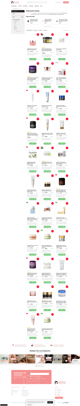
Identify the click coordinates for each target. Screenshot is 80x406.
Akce (15, 22)
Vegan (15, 26)
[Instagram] (57, 394)
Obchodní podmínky (25, 391)
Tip (15, 25)
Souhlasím (50, 402)
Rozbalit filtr (18, 31)
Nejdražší (40, 30)
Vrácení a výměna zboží (25, 394)
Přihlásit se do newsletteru (35, 381)
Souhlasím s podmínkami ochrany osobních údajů (38, 378)
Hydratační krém (30, 13)
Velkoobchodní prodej (14, 391)
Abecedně (45, 30)
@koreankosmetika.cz (40, 352)
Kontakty (12, 394)
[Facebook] (55, 394)
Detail (33, 86)
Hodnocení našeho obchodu (15, 390)
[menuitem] (14, 6)
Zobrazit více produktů (47, 26)
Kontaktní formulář (59, 397)
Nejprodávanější (29, 30)
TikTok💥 (15, 29)
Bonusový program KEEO (25, 390)
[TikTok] (58, 394)
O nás (12, 389)
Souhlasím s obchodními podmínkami (37, 376)
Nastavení (29, 404)
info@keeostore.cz (59, 389)
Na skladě (16, 21)
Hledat (46, 2)
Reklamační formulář (25, 395)
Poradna (23, 389)
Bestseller (15, 27)
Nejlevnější (35, 30)
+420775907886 (58, 392)
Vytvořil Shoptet (60, 402)
